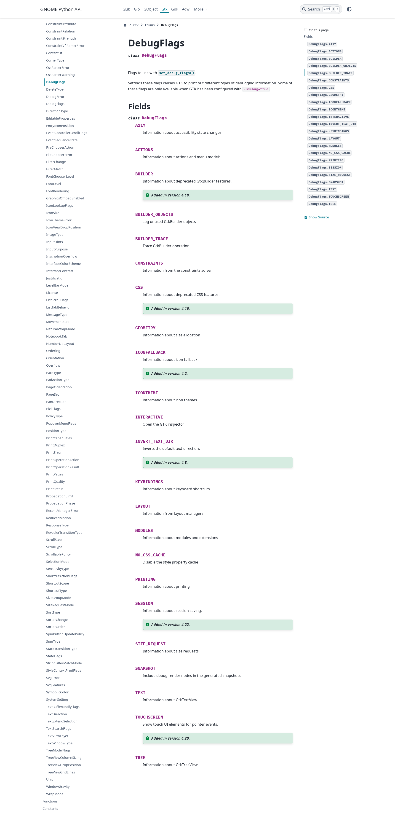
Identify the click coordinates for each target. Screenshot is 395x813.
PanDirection (56, 402)
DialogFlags (55, 104)
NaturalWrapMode (60, 329)
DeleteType (55, 89)
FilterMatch (55, 169)
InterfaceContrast (59, 271)
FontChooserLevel (60, 176)
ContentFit (54, 53)
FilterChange (56, 162)
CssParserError (57, 67)
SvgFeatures (55, 685)
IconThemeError (59, 220)
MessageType (56, 314)
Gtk (164, 9)
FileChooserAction (60, 147)
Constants (50, 808)
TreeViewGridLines (60, 772)
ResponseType (57, 525)
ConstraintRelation (60, 31)
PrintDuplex (55, 445)
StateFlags (54, 656)
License (52, 292)
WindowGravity (57, 786)
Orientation (55, 358)
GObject (151, 9)
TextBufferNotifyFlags (63, 707)
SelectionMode (57, 561)
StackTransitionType (61, 649)
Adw (185, 9)
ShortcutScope (57, 583)
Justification (55, 278)
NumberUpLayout (60, 343)
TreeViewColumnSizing (64, 757)
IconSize (52, 213)
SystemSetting (57, 699)
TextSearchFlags (58, 728)
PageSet (52, 394)
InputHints (54, 242)
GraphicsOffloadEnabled (65, 198)
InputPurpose (57, 249)
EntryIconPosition (60, 125)
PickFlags (53, 409)
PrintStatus (54, 489)
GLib (126, 9)
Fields (308, 36)
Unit (49, 779)
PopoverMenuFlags (61, 423)
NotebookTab (56, 336)
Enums (150, 25)
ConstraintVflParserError (65, 45)
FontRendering (57, 191)
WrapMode (54, 794)
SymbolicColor (57, 692)
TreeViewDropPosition (63, 765)
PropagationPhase (60, 503)
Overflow (53, 365)
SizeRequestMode (60, 605)
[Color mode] (350, 9)
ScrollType (54, 547)
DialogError (55, 96)
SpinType (53, 641)
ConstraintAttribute (61, 24)
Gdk (174, 9)
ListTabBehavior (58, 307)
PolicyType (54, 416)
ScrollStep (54, 539)
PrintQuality (55, 481)
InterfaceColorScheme (63, 263)
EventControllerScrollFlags (66, 133)
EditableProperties (60, 118)
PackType (53, 372)
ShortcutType (56, 590)
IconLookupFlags (59, 205)
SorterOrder (55, 627)
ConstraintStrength (61, 38)
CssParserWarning (60, 74)
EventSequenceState (61, 140)
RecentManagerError (62, 510)
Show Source (318, 217)
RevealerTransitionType (64, 532)
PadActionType (57, 380)
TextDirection (56, 714)
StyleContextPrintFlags (63, 670)
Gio (137, 9)
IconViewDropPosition (63, 227)
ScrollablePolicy (58, 554)
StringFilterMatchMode (64, 663)
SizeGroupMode (58, 598)
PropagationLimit (59, 496)
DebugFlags (55, 82)
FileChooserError (59, 155)
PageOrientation (59, 387)
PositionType (56, 431)
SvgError (53, 678)
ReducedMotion (58, 518)
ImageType (54, 234)
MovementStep (57, 321)
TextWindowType (59, 743)
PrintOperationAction (62, 460)
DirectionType (57, 111)
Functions (50, 801)
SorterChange (57, 619)
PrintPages (54, 474)
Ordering (53, 351)
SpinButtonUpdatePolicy (65, 634)
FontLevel (53, 184)
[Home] (125, 25)
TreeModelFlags (58, 750)
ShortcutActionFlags (61, 576)
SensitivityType (57, 568)
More (199, 9)
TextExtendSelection (61, 721)
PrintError (54, 452)
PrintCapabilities (59, 438)
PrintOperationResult (62, 467)
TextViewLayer (57, 736)
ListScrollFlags (57, 300)
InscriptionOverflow (61, 256)
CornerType (55, 60)
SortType (53, 612)
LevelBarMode (57, 285)
